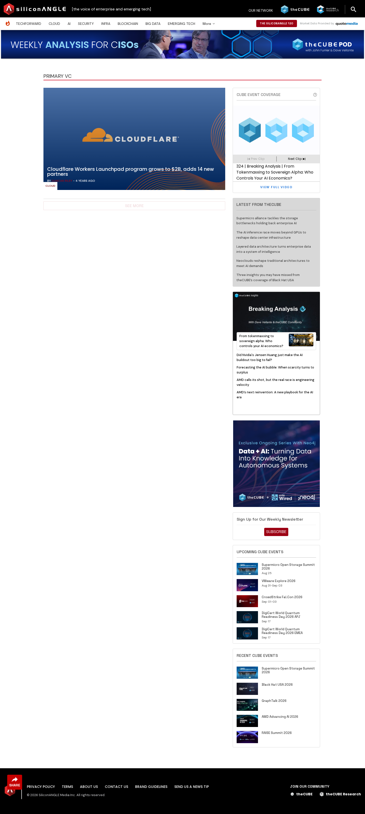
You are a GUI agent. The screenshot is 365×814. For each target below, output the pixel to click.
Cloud (54, 23)
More (207, 23)
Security (86, 23)
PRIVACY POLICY (41, 786)
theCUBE (304, 794)
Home (9, 21)
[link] (134, 140)
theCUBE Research (343, 794)
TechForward (28, 23)
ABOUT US (89, 786)
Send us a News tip (191, 786)
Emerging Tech (181, 23)
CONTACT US (116, 786)
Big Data (153, 23)
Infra (105, 23)
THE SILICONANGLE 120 (276, 23)
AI (69, 23)
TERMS (67, 786)
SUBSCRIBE (276, 531)
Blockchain (128, 23)
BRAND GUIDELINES (151, 786)
